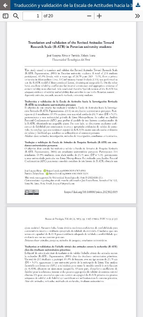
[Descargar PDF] (138, 5)
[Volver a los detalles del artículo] (5, 5)
